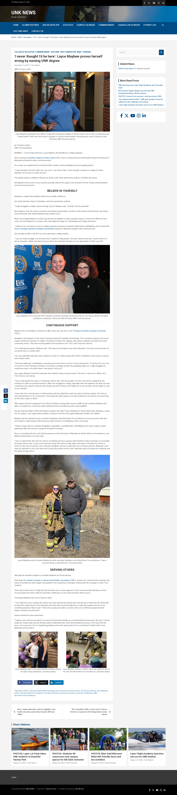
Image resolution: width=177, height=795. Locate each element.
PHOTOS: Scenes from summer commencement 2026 (139, 96)
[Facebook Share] (6, 390)
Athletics (68, 25)
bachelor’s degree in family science (42, 158)
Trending (86, 52)
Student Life (149, 25)
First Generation (68, 52)
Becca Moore (24, 691)
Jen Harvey (84, 691)
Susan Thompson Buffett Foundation (28, 693)
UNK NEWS (23, 12)
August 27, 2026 (19, 763)
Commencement (106, 25)
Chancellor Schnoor (129, 25)
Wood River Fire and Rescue (24, 695)
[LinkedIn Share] (6, 401)
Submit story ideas (125, 68)
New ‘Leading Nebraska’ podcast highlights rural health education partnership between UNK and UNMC (36, 711)
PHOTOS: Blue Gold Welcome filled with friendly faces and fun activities (106, 756)
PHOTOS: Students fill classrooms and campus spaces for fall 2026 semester (68, 756)
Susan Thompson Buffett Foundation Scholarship (34, 229)
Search (161, 52)
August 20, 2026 (136, 760)
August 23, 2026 (97, 763)
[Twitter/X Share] (6, 396)
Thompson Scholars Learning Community (89, 331)
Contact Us (37, 31)
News (79, 52)
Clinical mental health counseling (42, 691)
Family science (74, 691)
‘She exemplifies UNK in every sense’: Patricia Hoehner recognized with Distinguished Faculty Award (88, 711)
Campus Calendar (86, 25)
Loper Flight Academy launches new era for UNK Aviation (141, 105)
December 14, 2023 (21, 65)
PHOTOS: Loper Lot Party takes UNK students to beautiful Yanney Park (29, 756)
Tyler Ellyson (35, 65)
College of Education (24, 52)
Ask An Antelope (51, 25)
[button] (5, 405)
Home (16, 25)
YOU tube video (20, 31)
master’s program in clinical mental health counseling (48, 580)
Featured (55, 52)
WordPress (79, 789)
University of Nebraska (84, 693)
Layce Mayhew (102, 691)
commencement (61, 691)
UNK (95, 693)
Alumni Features (30, 25)
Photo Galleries (21, 724)
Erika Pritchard (71, 763)
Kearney (93, 691)
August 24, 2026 (58, 763)
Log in (13, 777)
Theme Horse (51, 789)
